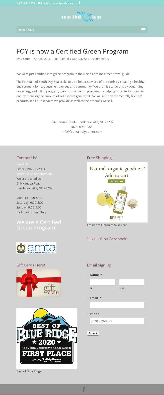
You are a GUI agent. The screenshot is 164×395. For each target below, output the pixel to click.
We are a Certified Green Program (38, 224)
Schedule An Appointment (34, 174)
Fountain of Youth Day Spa (71, 59)
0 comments (100, 59)
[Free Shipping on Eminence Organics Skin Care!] (117, 192)
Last (121, 288)
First (92, 288)
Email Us (22, 164)
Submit (93, 333)
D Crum (25, 59)
